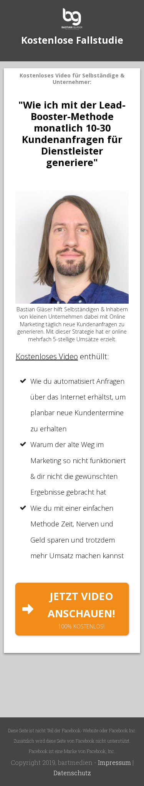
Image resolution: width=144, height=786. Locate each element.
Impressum (114, 762)
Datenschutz (72, 773)
